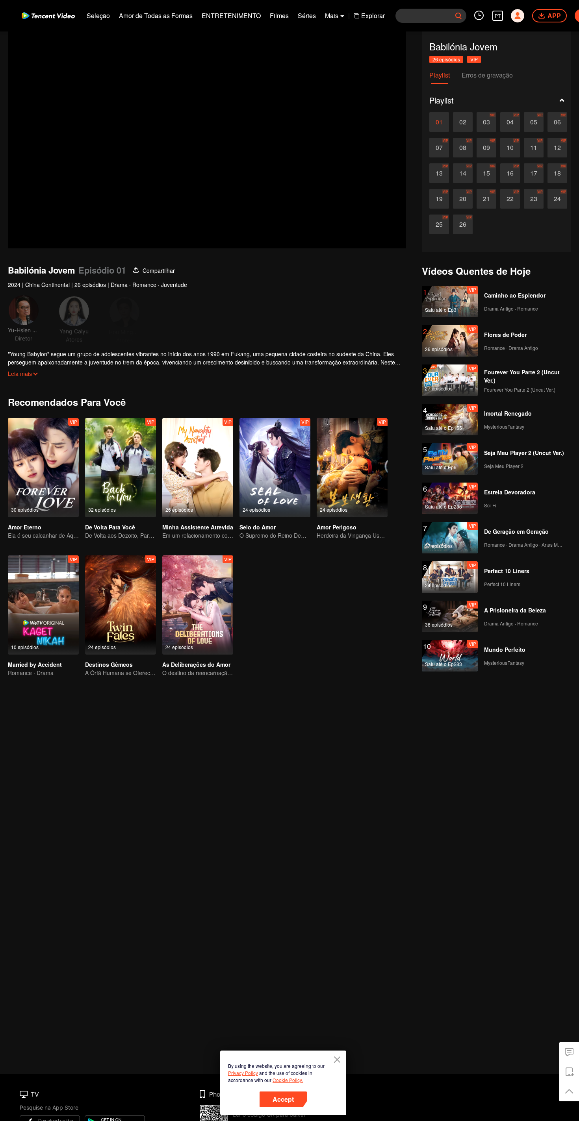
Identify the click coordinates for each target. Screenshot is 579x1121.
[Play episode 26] (463, 224)
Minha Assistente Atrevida (197, 527)
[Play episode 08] (463, 147)
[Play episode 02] (463, 122)
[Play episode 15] (486, 173)
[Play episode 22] (510, 199)
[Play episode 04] (510, 122)
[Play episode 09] (486, 147)
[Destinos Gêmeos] (120, 605)
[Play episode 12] (557, 147)
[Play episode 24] (557, 199)
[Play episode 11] (534, 147)
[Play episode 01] (439, 122)
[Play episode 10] (510, 147)
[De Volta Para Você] (120, 467)
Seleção (98, 15)
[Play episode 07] (439, 147)
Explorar (373, 15)
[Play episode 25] (439, 224)
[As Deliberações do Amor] (197, 605)
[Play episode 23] (534, 199)
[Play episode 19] (439, 199)
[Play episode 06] (557, 122)
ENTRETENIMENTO (231, 15)
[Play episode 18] (557, 173)
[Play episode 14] (463, 173)
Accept (283, 1099)
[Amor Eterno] (43, 467)
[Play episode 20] (463, 199)
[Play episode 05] (534, 122)
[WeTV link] (48, 15)
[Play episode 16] (510, 173)
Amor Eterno (24, 527)
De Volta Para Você (110, 527)
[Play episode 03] (486, 122)
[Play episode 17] (534, 173)
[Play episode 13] (439, 173)
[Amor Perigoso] (352, 467)
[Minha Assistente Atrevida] (197, 467)
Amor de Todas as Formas (156, 15)
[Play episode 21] (486, 199)
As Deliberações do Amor (196, 664)
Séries (307, 15)
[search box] (458, 15)
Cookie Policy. (288, 1080)
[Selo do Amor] (274, 467)
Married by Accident (35, 664)
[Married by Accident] (43, 605)
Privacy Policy (243, 1072)
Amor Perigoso (336, 527)
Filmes (279, 15)
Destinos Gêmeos (109, 664)
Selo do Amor (257, 527)
